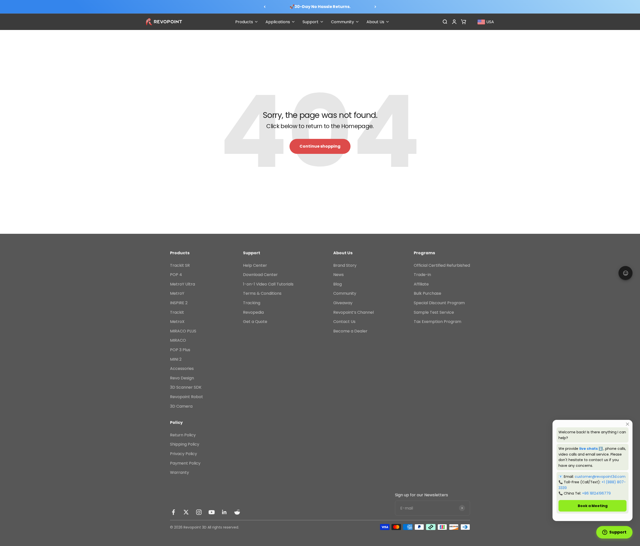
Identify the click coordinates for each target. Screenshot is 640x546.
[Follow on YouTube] (211, 512)
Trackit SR (180, 265)
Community (344, 293)
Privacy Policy (183, 454)
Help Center (255, 265)
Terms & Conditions (262, 293)
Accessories (182, 368)
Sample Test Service (434, 312)
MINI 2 (176, 359)
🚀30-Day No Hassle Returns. (320, 6)
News (338, 274)
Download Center (260, 274)
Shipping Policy (184, 444)
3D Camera (181, 406)
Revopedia (253, 312)
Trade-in (422, 274)
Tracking (251, 303)
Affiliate (421, 284)
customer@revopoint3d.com (600, 476)
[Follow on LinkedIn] (224, 512)
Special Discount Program (439, 303)
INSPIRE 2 (179, 303)
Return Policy (183, 435)
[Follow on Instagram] (199, 512)
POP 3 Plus (180, 350)
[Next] (375, 6)
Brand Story (344, 265)
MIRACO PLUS (183, 331)
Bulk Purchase (427, 293)
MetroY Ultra (182, 284)
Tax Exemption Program (437, 321)
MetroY (177, 293)
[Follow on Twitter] (186, 512)
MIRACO (178, 340)
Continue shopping (320, 146)
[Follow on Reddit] (237, 512)
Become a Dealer (350, 331)
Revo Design (182, 378)
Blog (337, 284)
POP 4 (176, 274)
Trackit (177, 312)
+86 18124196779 (596, 493)
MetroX (177, 321)
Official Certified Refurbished (442, 265)
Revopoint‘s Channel (353, 312)
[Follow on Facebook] (173, 512)
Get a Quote (255, 321)
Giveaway (342, 303)
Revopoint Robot (186, 397)
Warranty (179, 472)
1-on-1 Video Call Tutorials (268, 284)
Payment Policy (185, 463)
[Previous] (265, 6)
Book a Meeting (593, 505)
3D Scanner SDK (186, 387)
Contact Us (344, 321)
